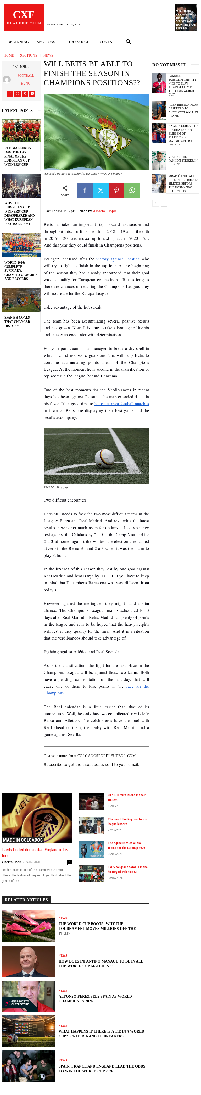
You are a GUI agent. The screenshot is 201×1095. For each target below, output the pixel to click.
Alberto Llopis (104, 211)
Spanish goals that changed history (17, 321)
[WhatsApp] (132, 190)
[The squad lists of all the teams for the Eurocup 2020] (91, 849)
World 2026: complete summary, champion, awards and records (20, 271)
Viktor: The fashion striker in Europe (183, 160)
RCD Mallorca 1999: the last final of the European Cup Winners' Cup (17, 156)
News (48, 55)
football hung (26, 79)
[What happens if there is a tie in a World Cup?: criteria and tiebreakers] (28, 1031)
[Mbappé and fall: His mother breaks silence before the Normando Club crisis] (159, 183)
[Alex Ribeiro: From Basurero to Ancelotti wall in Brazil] (159, 110)
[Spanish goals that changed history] (21, 300)
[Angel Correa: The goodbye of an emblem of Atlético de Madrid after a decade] (159, 133)
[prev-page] (155, 203)
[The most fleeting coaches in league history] (91, 825)
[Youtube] (32, 94)
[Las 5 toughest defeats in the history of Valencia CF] (91, 873)
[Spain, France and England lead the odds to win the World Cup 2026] (28, 1066)
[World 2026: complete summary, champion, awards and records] (21, 245)
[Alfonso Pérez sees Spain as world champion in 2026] (28, 997)
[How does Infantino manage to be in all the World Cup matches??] (28, 961)
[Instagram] (17, 94)
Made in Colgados (23, 840)
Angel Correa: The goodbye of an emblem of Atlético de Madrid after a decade (183, 135)
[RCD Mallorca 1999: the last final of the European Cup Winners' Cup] (21, 131)
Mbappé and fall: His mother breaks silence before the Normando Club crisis (183, 184)
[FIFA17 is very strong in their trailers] (91, 801)
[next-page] (164, 203)
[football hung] (8, 80)
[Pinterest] (116, 190)
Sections (28, 55)
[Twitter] (25, 94)
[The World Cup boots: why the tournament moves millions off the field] (28, 926)
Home (9, 55)
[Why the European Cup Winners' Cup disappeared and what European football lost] (21, 186)
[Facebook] (10, 94)
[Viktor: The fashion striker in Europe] (159, 160)
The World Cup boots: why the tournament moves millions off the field (97, 928)
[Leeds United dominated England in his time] (37, 818)
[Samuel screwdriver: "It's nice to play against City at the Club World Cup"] (159, 83)
